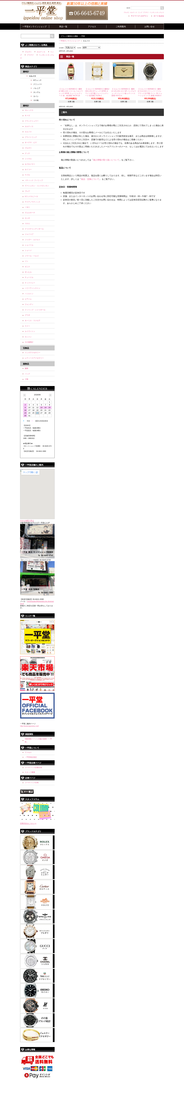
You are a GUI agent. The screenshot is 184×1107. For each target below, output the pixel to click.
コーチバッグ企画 (32, 783)
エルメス (32, 76)
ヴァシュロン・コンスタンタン (37, 186)
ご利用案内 (121, 26)
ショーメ (28, 250)
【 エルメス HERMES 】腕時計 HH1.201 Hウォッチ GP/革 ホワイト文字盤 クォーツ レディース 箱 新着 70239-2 (97, 92)
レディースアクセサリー (34, 358)
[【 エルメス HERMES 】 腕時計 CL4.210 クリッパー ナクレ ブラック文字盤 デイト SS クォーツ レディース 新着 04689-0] (150, 79)
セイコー (28, 169)
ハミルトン (29, 294)
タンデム (36, 92)
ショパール (29, 245)
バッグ (27, 374)
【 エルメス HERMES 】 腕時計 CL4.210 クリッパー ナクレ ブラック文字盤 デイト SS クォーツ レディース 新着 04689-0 (150, 92)
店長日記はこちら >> (28, 823)
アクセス (92, 26)
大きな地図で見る (27, 521)
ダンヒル (28, 272)
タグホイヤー (30, 164)
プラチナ (146, 12)
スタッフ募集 (30, 772)
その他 (36, 100)
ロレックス (29, 110)
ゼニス (27, 267)
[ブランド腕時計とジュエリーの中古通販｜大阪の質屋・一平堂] (64, 20)
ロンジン (28, 337)
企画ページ (30, 778)
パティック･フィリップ (34, 180)
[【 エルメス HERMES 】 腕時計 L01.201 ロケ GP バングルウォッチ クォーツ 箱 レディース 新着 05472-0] (124, 79)
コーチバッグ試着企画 (33, 767)
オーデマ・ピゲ (31, 142)
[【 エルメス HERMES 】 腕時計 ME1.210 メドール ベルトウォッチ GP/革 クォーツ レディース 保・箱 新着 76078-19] (71, 79)
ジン (26, 261)
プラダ (27, 315)
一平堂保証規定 (31, 757)
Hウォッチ (37, 80)
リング (140, 12)
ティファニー (30, 283)
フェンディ (29, 304)
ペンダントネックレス (157, 12)
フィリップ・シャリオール (35, 310)
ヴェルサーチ (30, 213)
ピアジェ (28, 299)
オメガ (27, 116)
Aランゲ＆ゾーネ (31, 196)
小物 (26, 379)
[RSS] (27, 793)
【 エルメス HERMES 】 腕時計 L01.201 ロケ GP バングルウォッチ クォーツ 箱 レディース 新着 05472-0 (124, 92)
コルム (27, 223)
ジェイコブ (29, 234)
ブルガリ (126, 12)
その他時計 (29, 342)
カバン (36, 96)
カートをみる (159, 16)
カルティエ (133, 12)
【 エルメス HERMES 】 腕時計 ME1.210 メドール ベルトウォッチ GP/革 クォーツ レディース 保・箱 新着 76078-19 (71, 92)
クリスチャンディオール (34, 229)
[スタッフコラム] (37, 819)
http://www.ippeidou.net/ (29, 726)
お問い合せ (149, 26)
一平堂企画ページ (33, 763)
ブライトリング (31, 137)
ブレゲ (27, 191)
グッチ (27, 153)
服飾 (26, 368)
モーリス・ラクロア (32, 321)
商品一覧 (63, 26)
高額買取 (29, 734)
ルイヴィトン (30, 331)
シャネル (28, 159)
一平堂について (32, 748)
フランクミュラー (32, 121)
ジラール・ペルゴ (32, 256)
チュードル (29, 277)
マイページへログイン (139, 16)
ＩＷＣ (27, 207)
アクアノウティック (32, 202)
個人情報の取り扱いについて (106, 160)
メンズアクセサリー (32, 353)
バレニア (36, 88)
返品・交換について (90, 179)
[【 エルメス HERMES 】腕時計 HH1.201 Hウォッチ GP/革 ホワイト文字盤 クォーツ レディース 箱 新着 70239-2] (97, 79)
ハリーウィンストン (32, 288)
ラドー (27, 326)
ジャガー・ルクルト (32, 240)
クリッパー (37, 84)
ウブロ (27, 175)
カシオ (27, 218)
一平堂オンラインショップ (34, 26)
